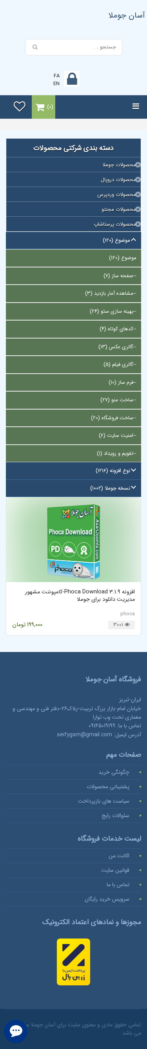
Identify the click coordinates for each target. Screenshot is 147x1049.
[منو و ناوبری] (135, 107)
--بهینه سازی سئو (113, 311)
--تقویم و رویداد (116, 453)
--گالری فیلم (119, 364)
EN (56, 84)
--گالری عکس (117, 347)
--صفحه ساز (119, 276)
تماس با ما (118, 885)
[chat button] (15, 1031)
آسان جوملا (127, 15)
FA (57, 76)
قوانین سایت (115, 870)
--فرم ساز (122, 382)
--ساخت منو (118, 400)
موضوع (122, 258)
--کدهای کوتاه (118, 329)
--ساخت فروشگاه (113, 418)
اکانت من (119, 856)
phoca (127, 614)
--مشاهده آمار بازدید (110, 293)
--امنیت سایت (117, 435)
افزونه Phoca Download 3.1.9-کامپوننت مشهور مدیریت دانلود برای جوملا (80, 596)
